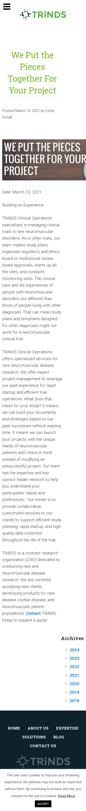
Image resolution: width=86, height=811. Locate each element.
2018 (74, 700)
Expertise (67, 728)
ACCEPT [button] (43, 803)
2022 (74, 666)
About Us (38, 728)
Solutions (34, 736)
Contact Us (43, 745)
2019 (74, 692)
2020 (74, 683)
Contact (33, 613)
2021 (74, 675)
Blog (58, 736)
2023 (74, 658)
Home (14, 728)
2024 (74, 649)
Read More (66, 796)
